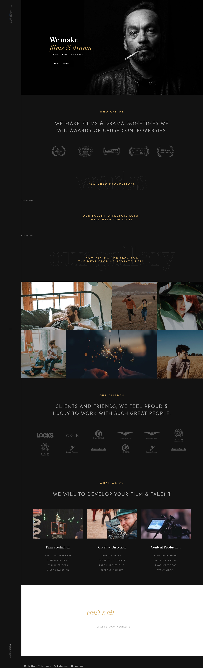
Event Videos (166, 570)
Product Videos (165, 565)
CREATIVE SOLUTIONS (112, 561)
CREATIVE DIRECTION (58, 556)
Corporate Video (165, 556)
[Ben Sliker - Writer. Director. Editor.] (10, 14)
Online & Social (165, 561)
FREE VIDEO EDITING (111, 565)
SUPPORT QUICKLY (112, 570)
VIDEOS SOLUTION (58, 570)
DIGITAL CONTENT (58, 561)
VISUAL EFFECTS (58, 565)
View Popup (66, 306)
